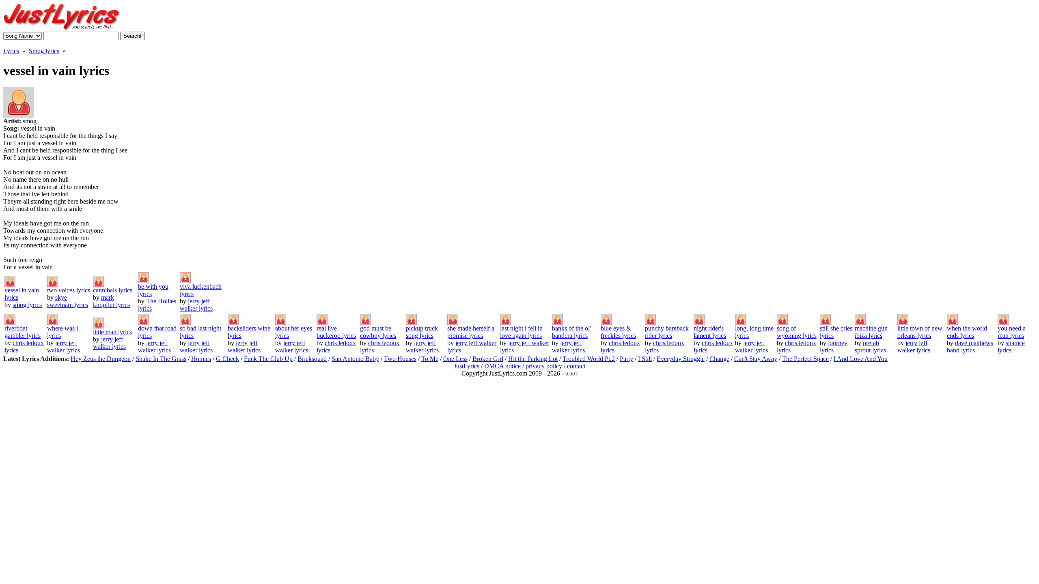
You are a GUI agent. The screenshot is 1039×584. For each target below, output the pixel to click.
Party (626, 358)
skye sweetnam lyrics (67, 301)
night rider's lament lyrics (710, 332)
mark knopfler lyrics (111, 301)
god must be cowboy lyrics (378, 332)
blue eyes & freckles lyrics (618, 332)
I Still (645, 358)
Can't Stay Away (755, 358)
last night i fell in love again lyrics (521, 332)
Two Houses (400, 358)
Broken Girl (487, 358)
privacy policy (544, 366)
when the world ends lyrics (967, 332)
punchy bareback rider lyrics (667, 332)
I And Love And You (861, 358)
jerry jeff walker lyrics (196, 305)
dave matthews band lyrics (970, 346)
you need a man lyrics (1012, 332)
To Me (429, 358)
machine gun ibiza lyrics (871, 332)
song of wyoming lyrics (797, 332)
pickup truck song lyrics (422, 332)
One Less (455, 358)
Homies (201, 358)
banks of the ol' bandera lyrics (571, 332)
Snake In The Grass (161, 358)
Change (719, 358)
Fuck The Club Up (268, 358)
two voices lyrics (68, 290)
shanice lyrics (1011, 346)
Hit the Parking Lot (533, 358)
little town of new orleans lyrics (919, 332)
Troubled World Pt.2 (589, 358)
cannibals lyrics (112, 290)
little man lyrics (112, 331)
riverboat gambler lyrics (22, 332)
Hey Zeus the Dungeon (101, 358)
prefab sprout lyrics (870, 346)
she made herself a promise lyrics (470, 332)
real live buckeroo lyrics (336, 332)
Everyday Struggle (681, 358)
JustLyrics (466, 366)
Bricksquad (312, 358)
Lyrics (11, 50)
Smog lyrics (44, 50)
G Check (227, 358)
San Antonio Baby (355, 358)
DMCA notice (502, 366)
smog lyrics (27, 304)
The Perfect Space (805, 358)
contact (576, 366)
